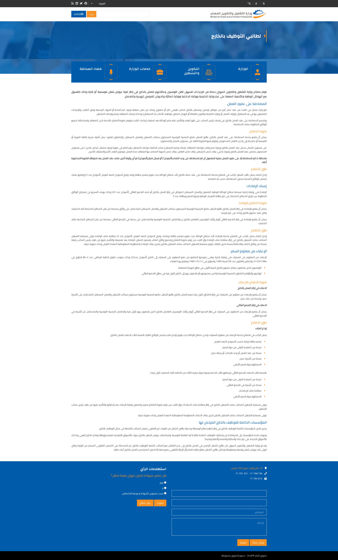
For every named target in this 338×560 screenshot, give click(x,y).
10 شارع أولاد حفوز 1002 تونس (246, 468)
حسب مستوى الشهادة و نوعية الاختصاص (143, 493)
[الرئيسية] (238, 14)
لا (163, 488)
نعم (162, 483)
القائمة (77, 14)
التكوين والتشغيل (191, 70)
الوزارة (243, 68)
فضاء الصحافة (91, 68)
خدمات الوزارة (140, 68)
